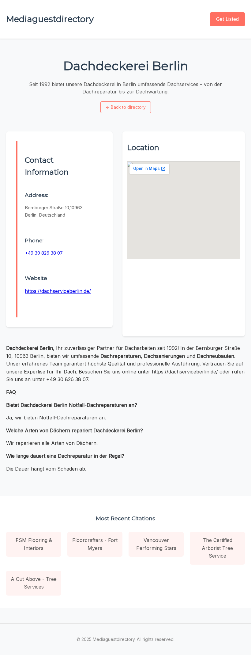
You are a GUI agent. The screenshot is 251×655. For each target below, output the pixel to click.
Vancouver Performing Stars (156, 544)
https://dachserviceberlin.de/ (58, 291)
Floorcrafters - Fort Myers (95, 544)
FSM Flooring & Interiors (34, 544)
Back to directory (126, 107)
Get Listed (227, 19)
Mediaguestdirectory (50, 19)
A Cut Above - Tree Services (34, 583)
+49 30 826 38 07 (44, 253)
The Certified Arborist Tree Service (217, 548)
